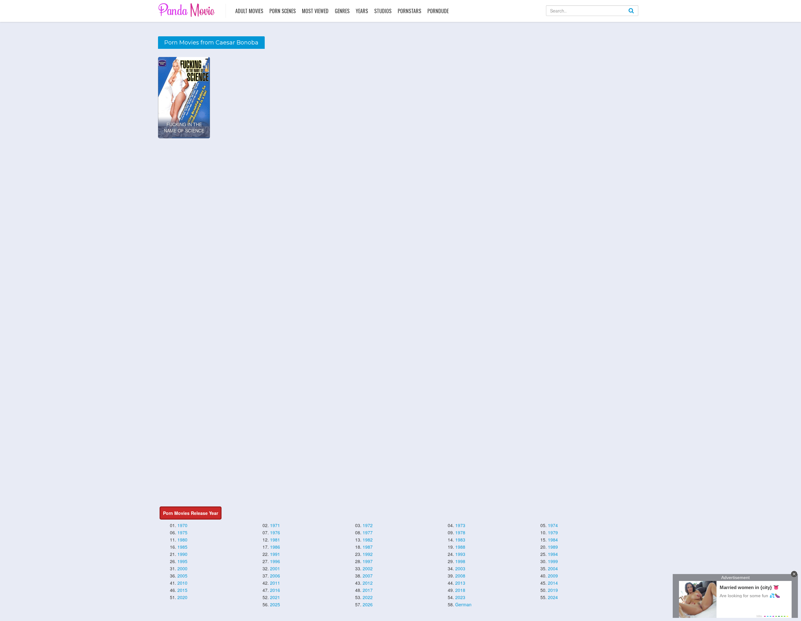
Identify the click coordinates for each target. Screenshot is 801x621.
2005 (182, 575)
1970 (182, 525)
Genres (342, 11)
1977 (368, 532)
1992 (368, 554)
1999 (553, 561)
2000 (182, 568)
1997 (368, 561)
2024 (553, 597)
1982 (368, 539)
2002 (368, 568)
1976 (275, 532)
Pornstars (409, 11)
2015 (182, 590)
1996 (275, 561)
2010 (182, 583)
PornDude (438, 11)
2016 (275, 590)
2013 (460, 583)
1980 (182, 539)
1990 (182, 554)
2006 (275, 575)
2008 (460, 575)
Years (362, 11)
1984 (553, 539)
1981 (275, 539)
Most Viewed (315, 11)
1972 (368, 525)
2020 (182, 597)
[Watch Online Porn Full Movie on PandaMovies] (187, 10)
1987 (368, 547)
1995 (182, 561)
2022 (368, 597)
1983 (460, 539)
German (463, 604)
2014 (553, 583)
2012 (368, 583)
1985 (182, 547)
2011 (275, 583)
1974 (553, 525)
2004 (553, 568)
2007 (368, 575)
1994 (553, 554)
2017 (368, 590)
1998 (460, 561)
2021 (275, 597)
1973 (460, 525)
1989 (553, 547)
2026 (368, 604)
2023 (460, 597)
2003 (460, 568)
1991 (275, 554)
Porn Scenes (282, 11)
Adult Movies (249, 11)
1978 (460, 532)
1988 (460, 547)
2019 (553, 590)
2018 (460, 590)
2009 (553, 575)
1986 (275, 547)
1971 (275, 525)
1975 (182, 532)
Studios (382, 11)
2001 (275, 568)
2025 (275, 604)
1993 (460, 554)
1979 (553, 532)
